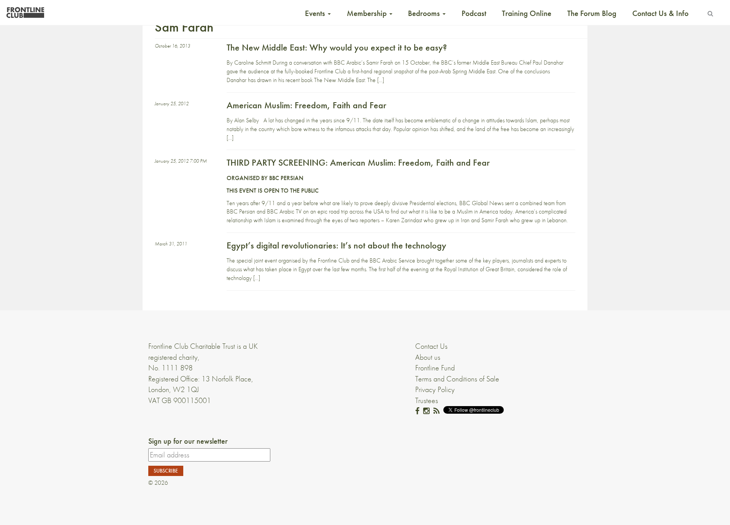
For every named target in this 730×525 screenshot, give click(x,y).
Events (316, 13)
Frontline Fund (435, 368)
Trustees (426, 400)
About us (427, 357)
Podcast (474, 13)
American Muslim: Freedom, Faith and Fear (306, 105)
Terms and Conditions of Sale (457, 379)
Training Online (526, 13)
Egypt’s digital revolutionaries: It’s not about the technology (336, 245)
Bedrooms (425, 13)
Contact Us (431, 346)
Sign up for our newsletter (188, 441)
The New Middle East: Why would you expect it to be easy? (337, 47)
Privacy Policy (435, 389)
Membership (368, 13)
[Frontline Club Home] (25, 10)
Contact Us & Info (660, 13)
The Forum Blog (591, 13)
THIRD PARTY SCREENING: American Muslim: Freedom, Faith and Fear (358, 162)
